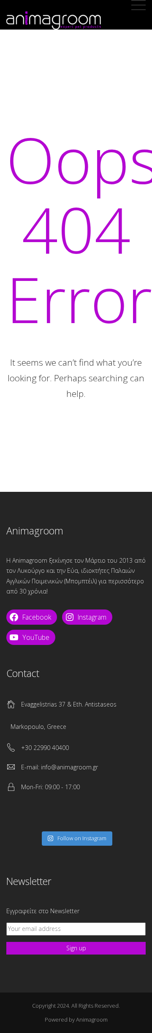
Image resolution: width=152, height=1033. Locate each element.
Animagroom (92, 1019)
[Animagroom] (53, 19)
